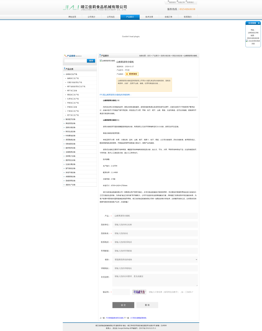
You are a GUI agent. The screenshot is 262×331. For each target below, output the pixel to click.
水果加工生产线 (71, 74)
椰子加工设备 (72, 91)
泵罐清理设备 (70, 181)
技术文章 (149, 17)
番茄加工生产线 (73, 95)
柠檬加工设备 (72, 107)
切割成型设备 (70, 144)
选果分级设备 (70, 127)
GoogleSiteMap (123, 328)
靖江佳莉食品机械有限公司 (95, 7)
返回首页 (172, 2)
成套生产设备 (70, 185)
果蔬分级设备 (177, 56)
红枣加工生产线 (73, 99)
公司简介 (91, 17)
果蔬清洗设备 (70, 123)
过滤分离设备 (70, 164)
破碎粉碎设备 (70, 148)
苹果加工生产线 (73, 103)
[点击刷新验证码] (139, 292)
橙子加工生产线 (73, 115)
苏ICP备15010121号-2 (147, 328)
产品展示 (130, 17)
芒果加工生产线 (73, 111)
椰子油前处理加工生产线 (76, 86)
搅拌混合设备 (70, 160)
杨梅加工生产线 (73, 78)
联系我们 (190, 2)
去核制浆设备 (70, 152)
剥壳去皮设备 (70, 131)
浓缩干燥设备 (70, 172)
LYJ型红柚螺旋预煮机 (138, 318)
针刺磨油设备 (70, 136)
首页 (149, 56)
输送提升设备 (70, 119)
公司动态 (111, 17)
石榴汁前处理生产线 (74, 82)
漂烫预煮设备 (70, 140)
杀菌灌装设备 (70, 177)
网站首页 (72, 17)
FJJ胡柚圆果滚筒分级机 (115, 318)
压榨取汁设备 (70, 156)
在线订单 (181, 2)
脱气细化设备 (70, 168)
